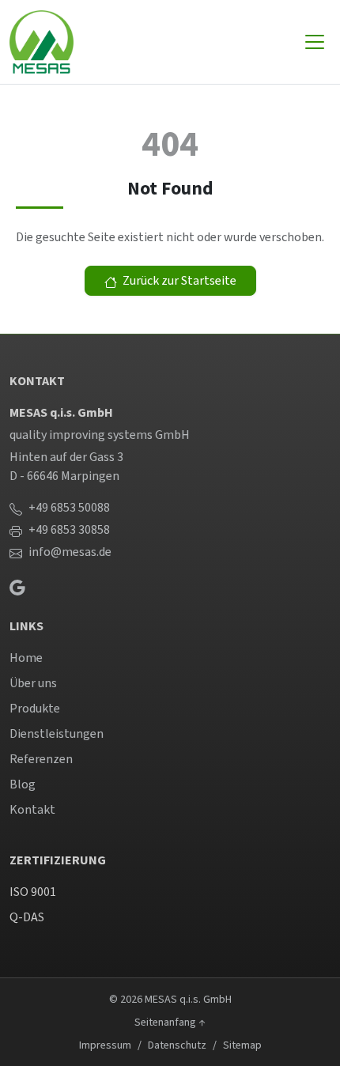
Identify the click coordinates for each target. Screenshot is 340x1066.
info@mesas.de (69, 551)
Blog (22, 784)
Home (26, 657)
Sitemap (242, 1045)
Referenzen (41, 758)
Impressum (105, 1045)
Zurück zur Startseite (178, 280)
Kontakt (32, 809)
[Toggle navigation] (315, 41)
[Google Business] (17, 586)
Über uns (33, 683)
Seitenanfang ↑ (170, 1022)
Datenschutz (177, 1045)
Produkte (34, 708)
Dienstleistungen (56, 733)
